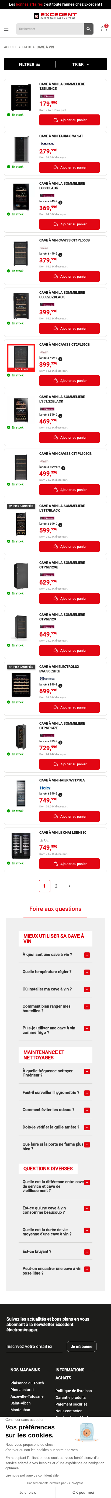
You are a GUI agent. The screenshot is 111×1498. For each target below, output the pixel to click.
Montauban (20, 1410)
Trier (81, 64)
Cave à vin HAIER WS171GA (62, 780)
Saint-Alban (21, 1403)
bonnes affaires (29, 4)
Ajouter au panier (73, 120)
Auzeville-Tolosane (27, 1396)
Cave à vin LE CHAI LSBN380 (62, 832)
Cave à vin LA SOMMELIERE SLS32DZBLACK (62, 294)
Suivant (69, 886)
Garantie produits (71, 1397)
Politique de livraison (74, 1391)
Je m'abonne (81, 1346)
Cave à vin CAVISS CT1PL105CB (65, 454)
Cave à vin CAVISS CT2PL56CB (64, 344)
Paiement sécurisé (72, 1404)
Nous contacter (69, 1411)
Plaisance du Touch (27, 1383)
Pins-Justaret (22, 1390)
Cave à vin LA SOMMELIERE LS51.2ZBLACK (62, 399)
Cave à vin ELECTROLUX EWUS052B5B (59, 669)
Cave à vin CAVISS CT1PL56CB (64, 240)
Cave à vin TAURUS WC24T (61, 136)
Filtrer (30, 64)
